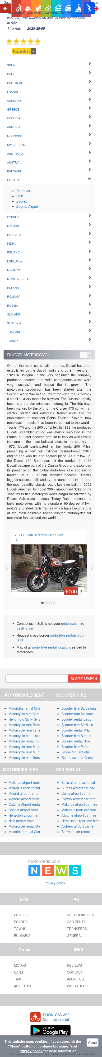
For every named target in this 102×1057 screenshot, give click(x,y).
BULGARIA (22, 935)
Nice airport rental (22, 820)
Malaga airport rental (24, 787)
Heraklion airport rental (26, 815)
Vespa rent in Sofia (75, 752)
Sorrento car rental (75, 831)
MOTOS (20, 965)
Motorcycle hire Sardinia (27, 713)
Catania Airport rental (25, 804)
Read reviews (21, 51)
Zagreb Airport (27, 206)
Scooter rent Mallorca (77, 713)
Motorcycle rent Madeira (27, 746)
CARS (18, 972)
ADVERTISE (23, 986)
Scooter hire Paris (74, 746)
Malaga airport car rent (78, 809)
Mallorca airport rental (25, 782)
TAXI (17, 979)
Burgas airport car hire (78, 787)
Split (19, 196)
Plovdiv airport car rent (78, 798)
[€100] (49, 562)
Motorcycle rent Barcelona (28, 724)
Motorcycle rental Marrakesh (30, 826)
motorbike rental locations (51, 647)
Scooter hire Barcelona (78, 708)
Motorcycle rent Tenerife (27, 730)
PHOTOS (21, 914)
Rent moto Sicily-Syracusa (28, 719)
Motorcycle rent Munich (26, 752)
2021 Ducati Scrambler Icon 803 (39, 535)
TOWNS (20, 928)
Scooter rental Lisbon (77, 719)
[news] (54, 866)
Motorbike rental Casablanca (30, 831)
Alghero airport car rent (78, 826)
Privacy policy (55, 883)
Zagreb (21, 201)
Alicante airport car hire (78, 815)
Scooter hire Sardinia (77, 724)
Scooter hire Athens (76, 735)
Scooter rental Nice (75, 741)
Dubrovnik (24, 190)
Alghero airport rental (24, 798)
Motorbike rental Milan (25, 708)
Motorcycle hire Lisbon (25, 735)
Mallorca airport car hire (79, 804)
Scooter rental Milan (76, 730)
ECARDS (21, 921)
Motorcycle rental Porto (26, 741)
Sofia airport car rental (78, 782)
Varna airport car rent (77, 793)
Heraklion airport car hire (80, 820)
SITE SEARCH (85, 678)
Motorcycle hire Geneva (26, 757)
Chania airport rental (24, 809)
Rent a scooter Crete (77, 757)
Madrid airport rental (24, 793)
